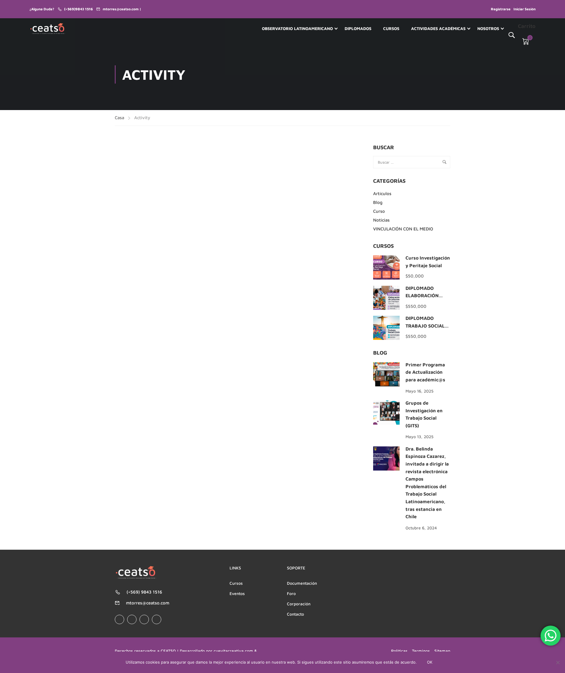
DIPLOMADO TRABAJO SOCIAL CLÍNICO (425, 325)
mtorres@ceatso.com (147, 602)
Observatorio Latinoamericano (297, 28)
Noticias (381, 219)
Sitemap (442, 650)
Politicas (399, 650)
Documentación (302, 583)
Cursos (391, 28)
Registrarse (501, 9)
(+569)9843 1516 (78, 9)
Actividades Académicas (438, 28)
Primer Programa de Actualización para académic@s (425, 372)
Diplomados (358, 28)
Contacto (295, 613)
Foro (291, 593)
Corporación (298, 603)
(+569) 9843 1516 (144, 591)
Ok (429, 662)
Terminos (421, 650)
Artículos (382, 193)
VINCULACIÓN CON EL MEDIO (403, 228)
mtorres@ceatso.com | (122, 9)
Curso (379, 211)
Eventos (237, 593)
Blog (378, 202)
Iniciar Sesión (525, 9)
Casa (119, 117)
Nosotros (488, 28)
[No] (558, 662)
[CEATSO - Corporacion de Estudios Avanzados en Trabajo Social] (47, 28)
